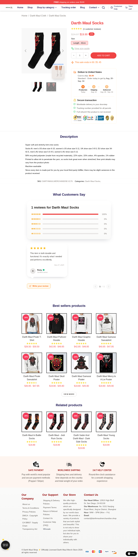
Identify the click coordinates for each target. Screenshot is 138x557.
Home (24, 16)
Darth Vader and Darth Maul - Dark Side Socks (81, 438)
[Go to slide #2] (51, 87)
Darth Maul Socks (57, 16)
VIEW (32, 331)
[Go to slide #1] (37, 87)
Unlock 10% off (5, 545)
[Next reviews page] (108, 286)
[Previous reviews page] (95, 286)
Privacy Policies (29, 512)
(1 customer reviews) (92, 29)
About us (26, 504)
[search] (103, 7)
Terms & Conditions (30, 508)
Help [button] (133, 554)
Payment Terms (49, 507)
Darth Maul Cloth (38, 16)
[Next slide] (62, 51)
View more (69, 394)
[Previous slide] (26, 51)
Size (73, 39)
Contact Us (48, 518)
